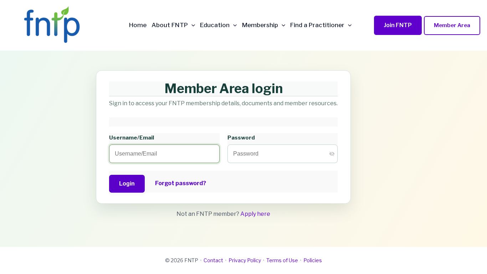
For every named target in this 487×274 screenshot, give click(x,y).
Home (138, 25)
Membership (260, 25)
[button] (191, 25)
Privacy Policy (245, 260)
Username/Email (131, 137)
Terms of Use (282, 260)
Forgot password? (180, 183)
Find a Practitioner (317, 25)
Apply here (255, 213)
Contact (213, 260)
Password (241, 137)
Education (215, 25)
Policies (312, 260)
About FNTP (170, 25)
